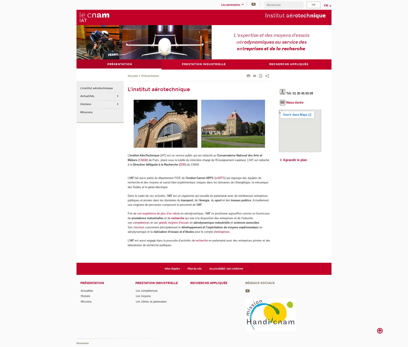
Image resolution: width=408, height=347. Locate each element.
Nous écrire (294, 102)
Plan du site (195, 268)
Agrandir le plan (295, 160)
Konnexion (82, 343)
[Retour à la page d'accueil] (94, 17)
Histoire (85, 104)
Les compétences (147, 290)
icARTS (220, 178)
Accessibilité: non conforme (226, 268)
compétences (141, 222)
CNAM (143, 160)
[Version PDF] (261, 76)
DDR (182, 164)
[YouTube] (253, 4)
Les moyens (143, 296)
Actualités (87, 96)
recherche (177, 218)
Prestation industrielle (156, 283)
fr (326, 5)
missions (138, 227)
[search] (284, 5)
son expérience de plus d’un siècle (158, 213)
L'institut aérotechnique (96, 88)
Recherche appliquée (208, 283)
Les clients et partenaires (151, 301)
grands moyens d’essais (174, 222)
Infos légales (172, 268)
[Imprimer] (248, 76)
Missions (86, 112)
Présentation (150, 76)
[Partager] (267, 76)
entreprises (223, 231)
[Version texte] (254, 76)
